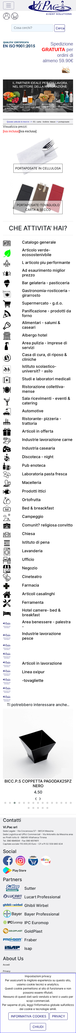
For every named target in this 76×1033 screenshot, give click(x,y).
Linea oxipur (33, 672)
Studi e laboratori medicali (46, 379)
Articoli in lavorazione (42, 663)
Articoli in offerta (37, 431)
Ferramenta (32, 602)
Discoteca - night (37, 456)
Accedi (6, 964)
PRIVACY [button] (58, 1016)
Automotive (32, 411)
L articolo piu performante (46, 262)
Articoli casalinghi (38, 593)
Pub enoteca (33, 465)
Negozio (29, 568)
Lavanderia (32, 551)
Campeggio (32, 516)
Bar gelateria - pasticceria (45, 283)
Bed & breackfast (38, 508)
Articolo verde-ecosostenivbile (36, 252)
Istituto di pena (35, 542)
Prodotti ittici (34, 491)
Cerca (60, 28)
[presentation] (36, 798)
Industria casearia (38, 448)
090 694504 (13, 840)
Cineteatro (32, 576)
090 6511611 (32, 840)
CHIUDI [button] (38, 1027)
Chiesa (28, 533)
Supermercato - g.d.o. (42, 303)
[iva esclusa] (27, 131)
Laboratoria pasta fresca (44, 474)
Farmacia (30, 585)
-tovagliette (32, 680)
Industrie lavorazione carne (47, 439)
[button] (8, 95)
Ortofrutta (31, 499)
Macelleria (31, 482)
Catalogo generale (39, 242)
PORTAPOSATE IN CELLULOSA (38, 168)
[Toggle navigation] (8, 5)
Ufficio (28, 559)
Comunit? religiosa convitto (47, 525)
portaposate (63, 122)
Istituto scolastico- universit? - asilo (39, 368)
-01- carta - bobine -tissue (44, 122)
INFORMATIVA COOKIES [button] (28, 1016)
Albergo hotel (34, 335)
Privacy (6, 971)
